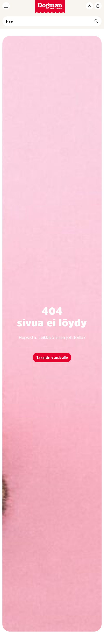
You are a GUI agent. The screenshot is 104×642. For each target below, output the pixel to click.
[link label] (52, 6)
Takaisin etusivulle (52, 357)
